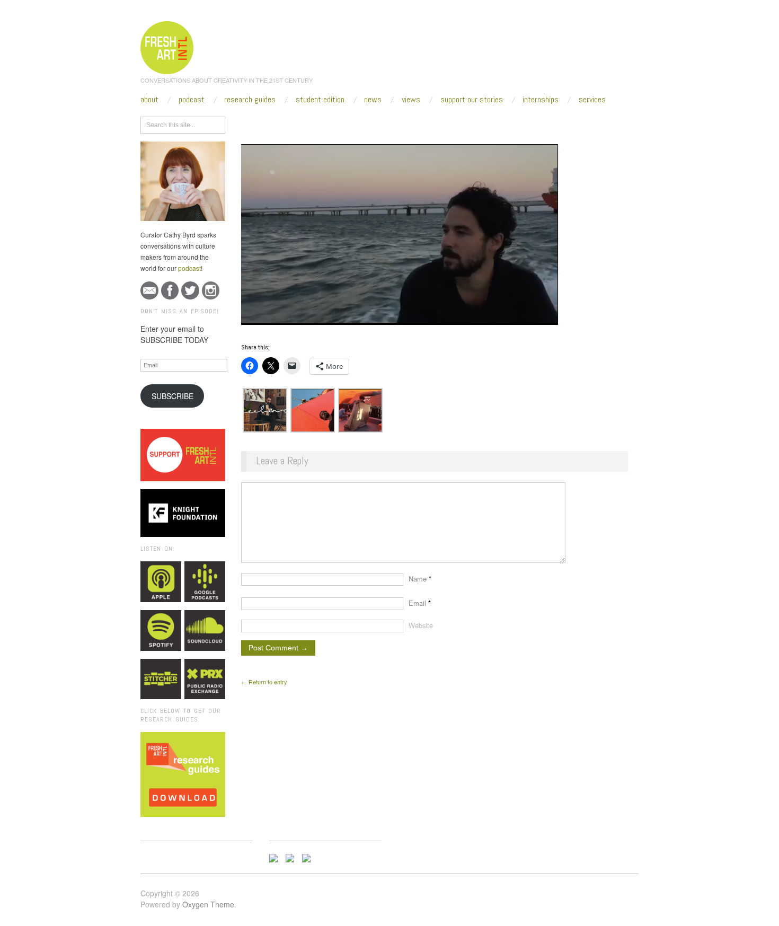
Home (282, 123)
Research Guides (250, 99)
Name (420, 579)
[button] (265, 410)
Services (592, 99)
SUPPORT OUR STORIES (471, 99)
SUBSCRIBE (172, 396)
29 (360, 123)
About (149, 99)
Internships (541, 99)
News (373, 99)
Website (421, 625)
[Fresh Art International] (167, 46)
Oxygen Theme (208, 904)
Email (420, 603)
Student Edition (320, 99)
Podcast (192, 99)
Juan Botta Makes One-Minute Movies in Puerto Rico (443, 123)
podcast (189, 267)
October (335, 123)
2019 (307, 123)
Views (411, 99)
